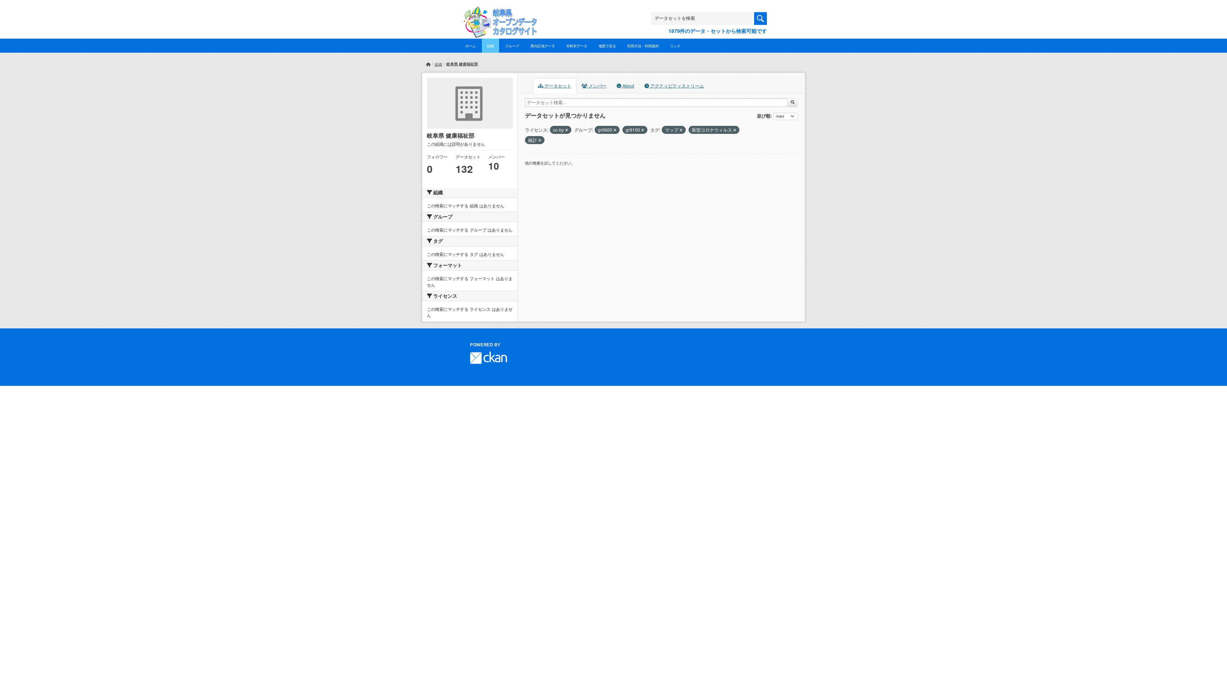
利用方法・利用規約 (643, 45)
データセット (557, 85)
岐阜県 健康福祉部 (462, 64)
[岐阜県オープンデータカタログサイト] (498, 11)
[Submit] (792, 102)
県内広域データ (542, 45)
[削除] (566, 130)
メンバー (596, 85)
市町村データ (576, 45)
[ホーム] (428, 64)
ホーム (470, 45)
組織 (490, 45)
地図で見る (607, 45)
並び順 (763, 115)
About (627, 85)
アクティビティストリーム (676, 85)
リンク (675, 45)
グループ (512, 45)
